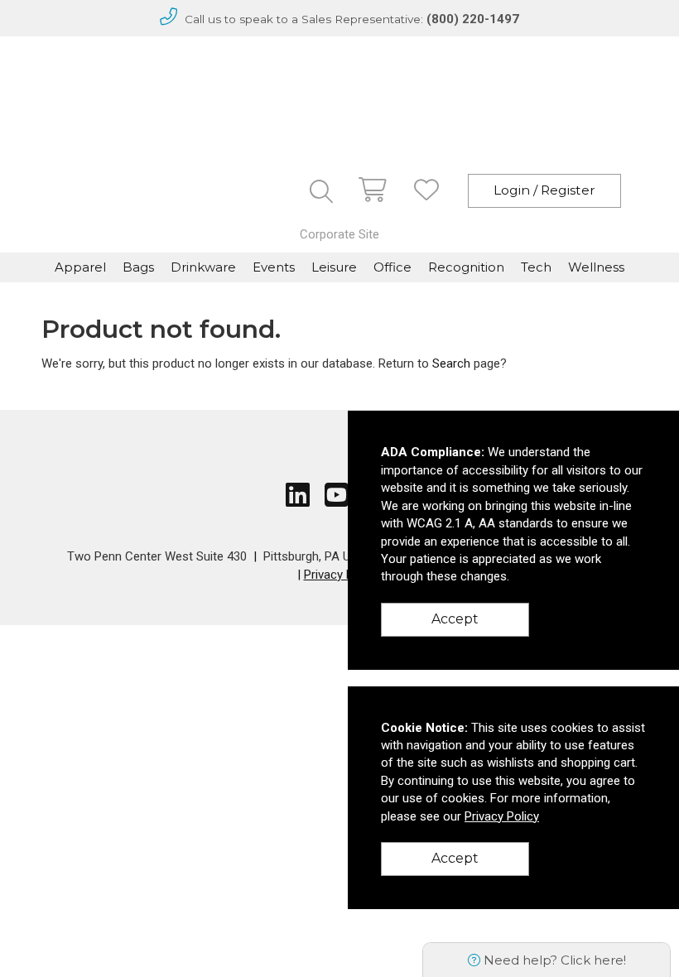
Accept (455, 619)
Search (451, 363)
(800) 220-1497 (472, 19)
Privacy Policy (341, 574)
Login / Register (544, 190)
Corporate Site (339, 234)
